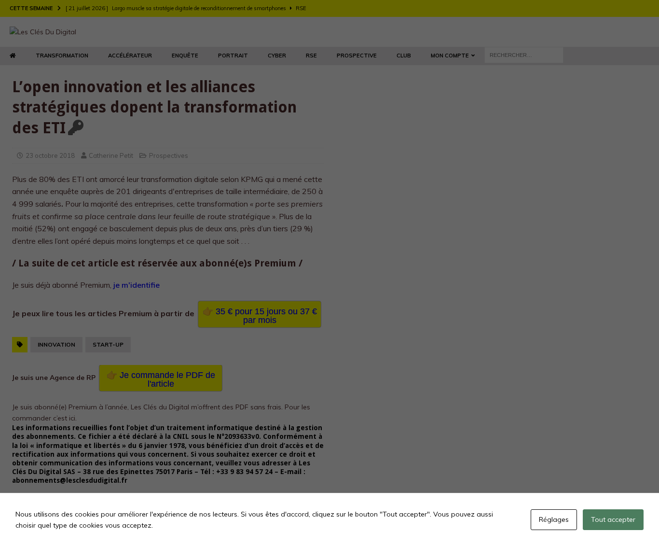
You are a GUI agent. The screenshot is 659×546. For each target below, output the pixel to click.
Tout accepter (613, 519)
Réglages (554, 519)
